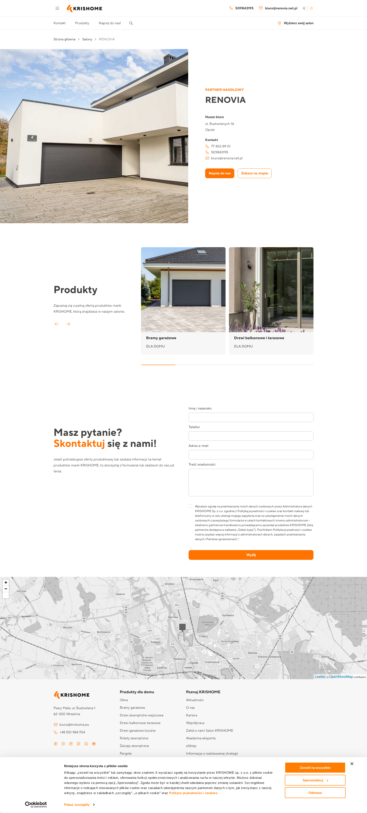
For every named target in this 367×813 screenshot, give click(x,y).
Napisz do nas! (110, 23)
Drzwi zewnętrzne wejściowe (142, 715)
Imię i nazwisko (200, 408)
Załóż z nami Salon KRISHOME (209, 730)
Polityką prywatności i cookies (256, 511)
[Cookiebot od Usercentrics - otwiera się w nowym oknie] (36, 805)
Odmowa (315, 792)
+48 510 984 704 (72, 732)
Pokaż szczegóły (76, 804)
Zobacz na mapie (254, 173)
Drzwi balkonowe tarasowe (140, 723)
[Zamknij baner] (351, 763)
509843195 (244, 8)
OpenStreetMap (341, 676)
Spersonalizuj (313, 780)
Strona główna (64, 39)
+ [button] (5, 582)
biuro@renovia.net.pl (281, 8)
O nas (190, 708)
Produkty (82, 23)
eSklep (191, 746)
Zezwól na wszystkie (315, 767)
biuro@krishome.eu (74, 725)
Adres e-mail (198, 446)
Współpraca (195, 723)
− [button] (5, 588)
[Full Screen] (6, 595)
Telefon (194, 427)
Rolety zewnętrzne (134, 738)
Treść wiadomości (202, 464)
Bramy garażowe (132, 708)
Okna (124, 700)
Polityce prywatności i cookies (193, 793)
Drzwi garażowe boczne (138, 730)
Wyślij (251, 555)
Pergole (126, 753)
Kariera (191, 715)
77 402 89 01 (221, 146)
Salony (87, 39)
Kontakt (60, 23)
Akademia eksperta (201, 738)
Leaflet (320, 676)
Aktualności (195, 700)
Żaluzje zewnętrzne (134, 746)
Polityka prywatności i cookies (292, 530)
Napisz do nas (220, 173)
